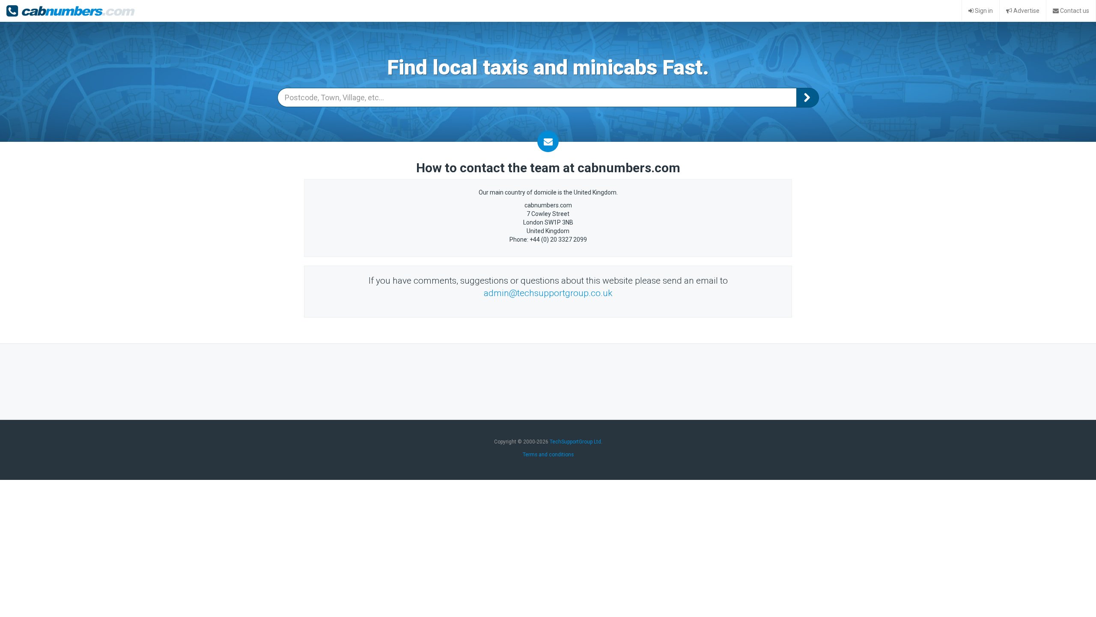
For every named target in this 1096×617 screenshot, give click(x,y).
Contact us (1074, 10)
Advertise (1025, 10)
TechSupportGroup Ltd (575, 442)
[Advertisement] (548, 380)
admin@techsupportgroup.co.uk (548, 293)
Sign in (983, 10)
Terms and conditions (548, 455)
